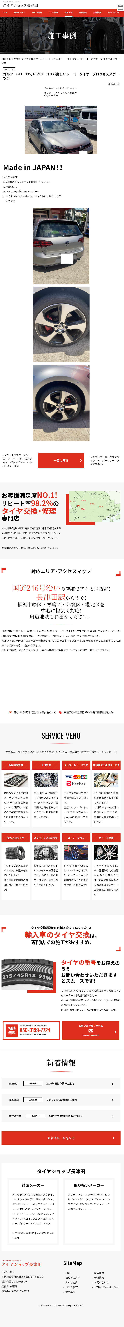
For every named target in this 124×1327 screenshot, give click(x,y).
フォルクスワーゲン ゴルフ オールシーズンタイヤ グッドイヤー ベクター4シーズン (17, 460)
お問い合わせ (113, 12)
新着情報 (83, 12)
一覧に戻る (61, 460)
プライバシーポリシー (106, 1287)
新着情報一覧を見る (61, 1137)
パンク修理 (53, 12)
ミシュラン (61, 93)
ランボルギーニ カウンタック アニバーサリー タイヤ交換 (104, 460)
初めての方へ (20, 12)
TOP (5, 12)
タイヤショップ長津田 (55, 1305)
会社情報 (97, 12)
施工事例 (68, 12)
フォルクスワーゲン (66, 88)
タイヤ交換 (37, 12)
